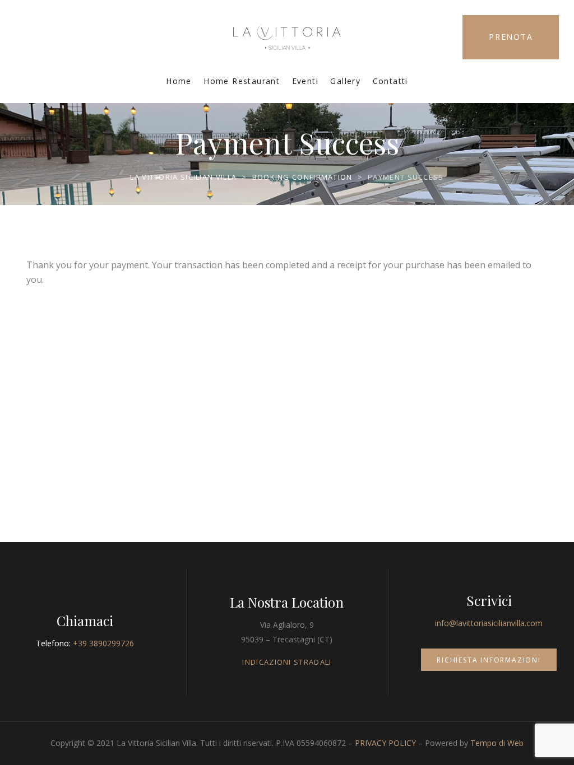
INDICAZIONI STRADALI (286, 662)
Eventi (305, 81)
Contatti (390, 81)
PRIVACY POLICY (385, 743)
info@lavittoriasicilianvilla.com (489, 623)
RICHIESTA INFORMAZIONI (489, 660)
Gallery (345, 81)
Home (179, 81)
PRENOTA (511, 36)
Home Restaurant (241, 81)
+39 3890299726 (103, 643)
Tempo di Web (497, 743)
